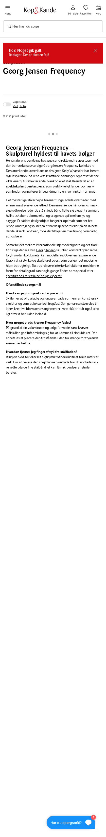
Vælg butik (19, 106)
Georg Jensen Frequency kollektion (68, 166)
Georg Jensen (45, 250)
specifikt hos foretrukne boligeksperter (34, 276)
